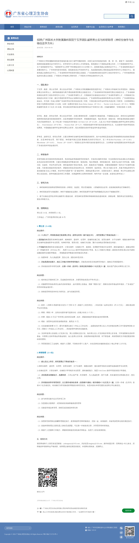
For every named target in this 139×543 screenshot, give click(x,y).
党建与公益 (90, 27)
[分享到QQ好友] (121, 537)
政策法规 (59, 27)
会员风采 (74, 27)
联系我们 (121, 27)
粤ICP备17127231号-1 (50, 534)
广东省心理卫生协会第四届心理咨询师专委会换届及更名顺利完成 (65, 508)
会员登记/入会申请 (106, 27)
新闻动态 (43, 27)
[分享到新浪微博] (121, 532)
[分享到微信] (121, 528)
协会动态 (10, 44)
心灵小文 (10, 65)
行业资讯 (10, 54)
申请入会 (131, 2)
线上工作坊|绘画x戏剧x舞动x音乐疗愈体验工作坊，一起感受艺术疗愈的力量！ (69, 512)
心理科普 (10, 70)
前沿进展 (10, 60)
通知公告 (10, 49)
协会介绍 (27, 27)
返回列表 (128, 510)
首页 (12, 27)
